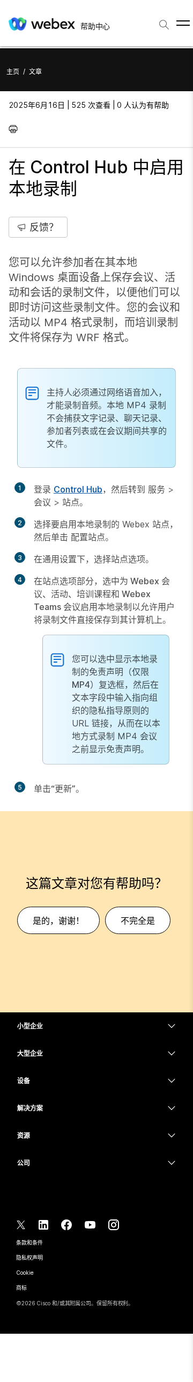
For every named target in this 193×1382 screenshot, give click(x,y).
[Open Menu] (183, 23)
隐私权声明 (29, 1257)
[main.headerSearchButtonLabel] (164, 21)
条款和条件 (29, 1242)
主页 (12, 72)
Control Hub (78, 489)
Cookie (24, 1272)
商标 (21, 1287)
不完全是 (138, 920)
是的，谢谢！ (58, 920)
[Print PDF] (16, 128)
